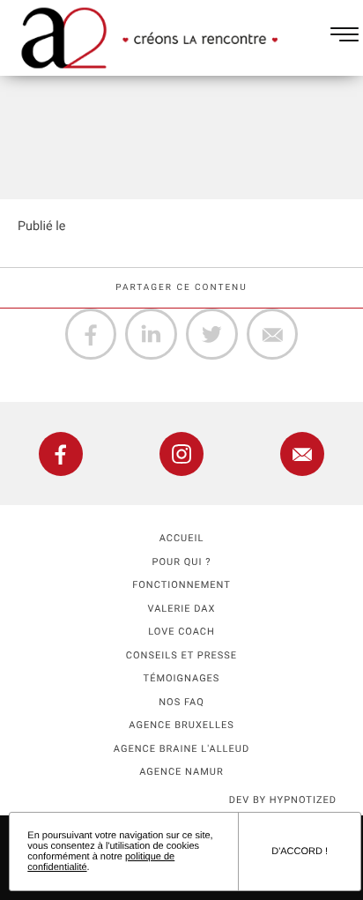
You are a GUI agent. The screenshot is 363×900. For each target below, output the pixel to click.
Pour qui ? (181, 562)
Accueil (181, 538)
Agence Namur (181, 771)
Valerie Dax (182, 608)
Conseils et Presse (181, 655)
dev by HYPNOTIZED (283, 800)
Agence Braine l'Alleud (181, 749)
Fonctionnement (181, 585)
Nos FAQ (181, 702)
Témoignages (182, 678)
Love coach (181, 631)
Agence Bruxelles (181, 725)
